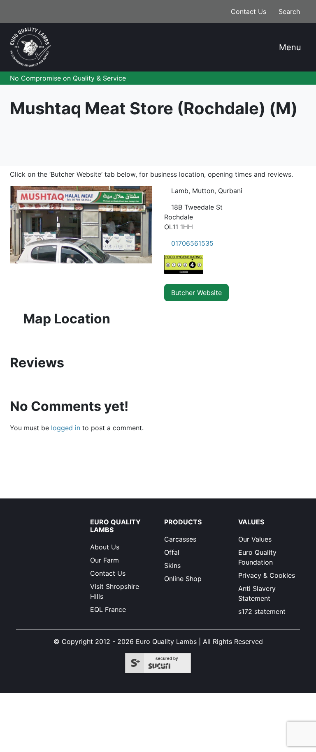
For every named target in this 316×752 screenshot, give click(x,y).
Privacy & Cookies (266, 575)
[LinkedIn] (24, 537)
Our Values (255, 539)
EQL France (108, 609)
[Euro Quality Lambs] (30, 47)
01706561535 (192, 243)
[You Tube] (38, 537)
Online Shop (183, 578)
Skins (172, 565)
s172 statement (262, 611)
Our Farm (104, 560)
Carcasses (180, 539)
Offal (171, 552)
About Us (104, 547)
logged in (65, 428)
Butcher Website (196, 292)
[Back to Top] (263, 734)
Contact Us (247, 11)
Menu (288, 47)
